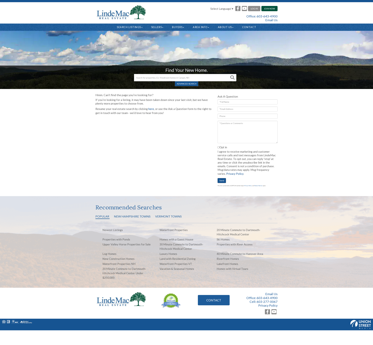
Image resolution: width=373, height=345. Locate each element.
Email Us (271, 20)
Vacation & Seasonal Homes (177, 268)
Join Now (269, 8)
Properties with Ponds (116, 239)
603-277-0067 (267, 302)
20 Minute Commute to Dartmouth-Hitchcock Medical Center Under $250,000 (124, 273)
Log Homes (109, 253)
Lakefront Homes (227, 263)
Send (221, 180)
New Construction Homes (118, 258)
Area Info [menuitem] (200, 27)
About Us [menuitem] (225, 27)
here (151, 108)
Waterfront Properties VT (176, 263)
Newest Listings (112, 230)
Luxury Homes (168, 253)
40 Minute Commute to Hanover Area (240, 253)
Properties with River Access (235, 244)
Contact (213, 300)
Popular (102, 216)
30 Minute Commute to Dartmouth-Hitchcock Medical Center (181, 246)
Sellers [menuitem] (156, 27)
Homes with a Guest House (176, 239)
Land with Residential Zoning (178, 258)
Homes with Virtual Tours (232, 268)
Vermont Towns (168, 216)
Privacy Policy (234, 173)
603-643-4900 (267, 16)
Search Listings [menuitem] (129, 27)
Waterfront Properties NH (119, 263)
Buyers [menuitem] (177, 27)
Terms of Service (258, 185)
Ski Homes (223, 239)
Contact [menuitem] (249, 27)
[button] (232, 77)
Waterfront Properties (174, 230)
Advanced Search (186, 83)
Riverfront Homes (228, 258)
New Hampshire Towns (132, 216)
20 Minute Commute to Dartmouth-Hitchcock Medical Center (238, 232)
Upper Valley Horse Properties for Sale (126, 244)
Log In (254, 8)
